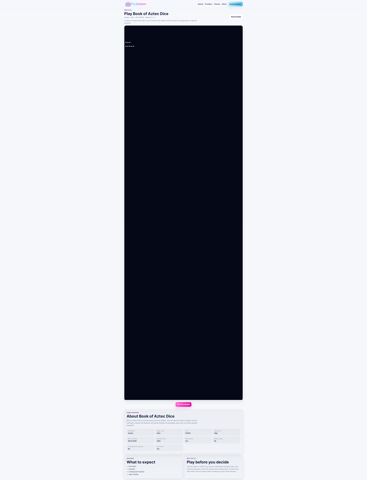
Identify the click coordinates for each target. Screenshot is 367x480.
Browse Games (235, 4)
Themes (217, 4)
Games (200, 4)
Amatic (130, 433)
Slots (158, 433)
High (216, 433)
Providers (208, 4)
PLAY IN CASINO (183, 404)
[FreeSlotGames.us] (160, 4)
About (224, 4)
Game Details (236, 17)
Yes (187, 441)
